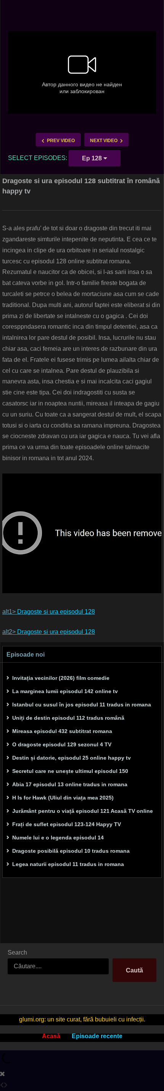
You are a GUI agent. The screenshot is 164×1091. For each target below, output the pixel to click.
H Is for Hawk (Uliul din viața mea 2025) (63, 798)
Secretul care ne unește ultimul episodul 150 (70, 771)
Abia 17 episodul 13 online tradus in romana (69, 784)
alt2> (48, 632)
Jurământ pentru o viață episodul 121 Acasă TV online (82, 811)
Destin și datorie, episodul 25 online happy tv (71, 758)
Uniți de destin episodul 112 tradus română (68, 718)
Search (17, 952)
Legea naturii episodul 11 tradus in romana (68, 864)
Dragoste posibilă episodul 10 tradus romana (71, 851)
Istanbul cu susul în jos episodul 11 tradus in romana (81, 704)
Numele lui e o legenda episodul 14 (58, 837)
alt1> (48, 611)
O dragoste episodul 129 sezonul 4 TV (61, 744)
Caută (134, 970)
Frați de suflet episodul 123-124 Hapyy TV (66, 824)
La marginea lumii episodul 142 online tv (65, 691)
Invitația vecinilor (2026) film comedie (60, 678)
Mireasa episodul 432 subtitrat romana (62, 731)
